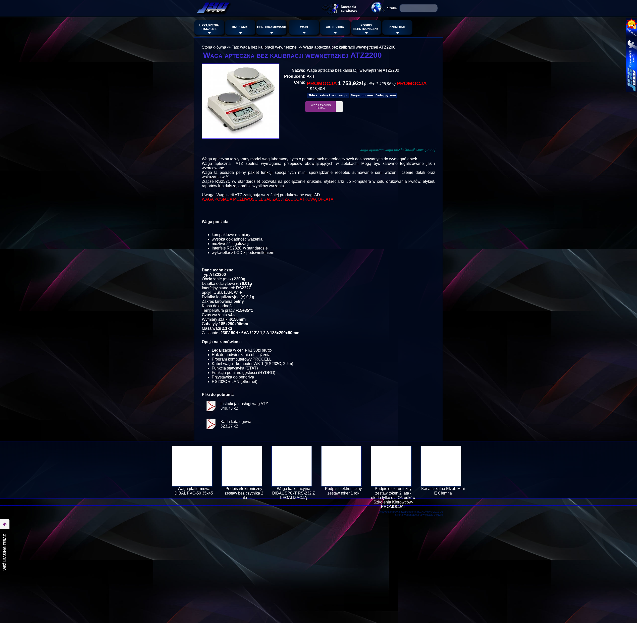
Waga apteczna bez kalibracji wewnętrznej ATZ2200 (349, 47)
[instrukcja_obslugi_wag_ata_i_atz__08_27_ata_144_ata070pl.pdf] (211, 413)
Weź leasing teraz (321, 106)
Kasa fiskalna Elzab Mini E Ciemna (443, 491)
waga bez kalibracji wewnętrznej (410, 150)
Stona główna (214, 47)
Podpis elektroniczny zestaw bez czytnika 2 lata (244, 493)
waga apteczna (372, 150)
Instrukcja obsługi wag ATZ (244, 404)
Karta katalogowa (235, 422)
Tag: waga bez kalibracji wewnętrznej (265, 47)
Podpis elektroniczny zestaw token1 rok (343, 491)
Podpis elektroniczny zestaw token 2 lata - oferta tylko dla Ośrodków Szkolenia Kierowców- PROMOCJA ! (393, 498)
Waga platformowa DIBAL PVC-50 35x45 (194, 491)
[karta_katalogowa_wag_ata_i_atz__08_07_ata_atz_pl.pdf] (211, 431)
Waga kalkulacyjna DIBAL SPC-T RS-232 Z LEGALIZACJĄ (293, 493)
